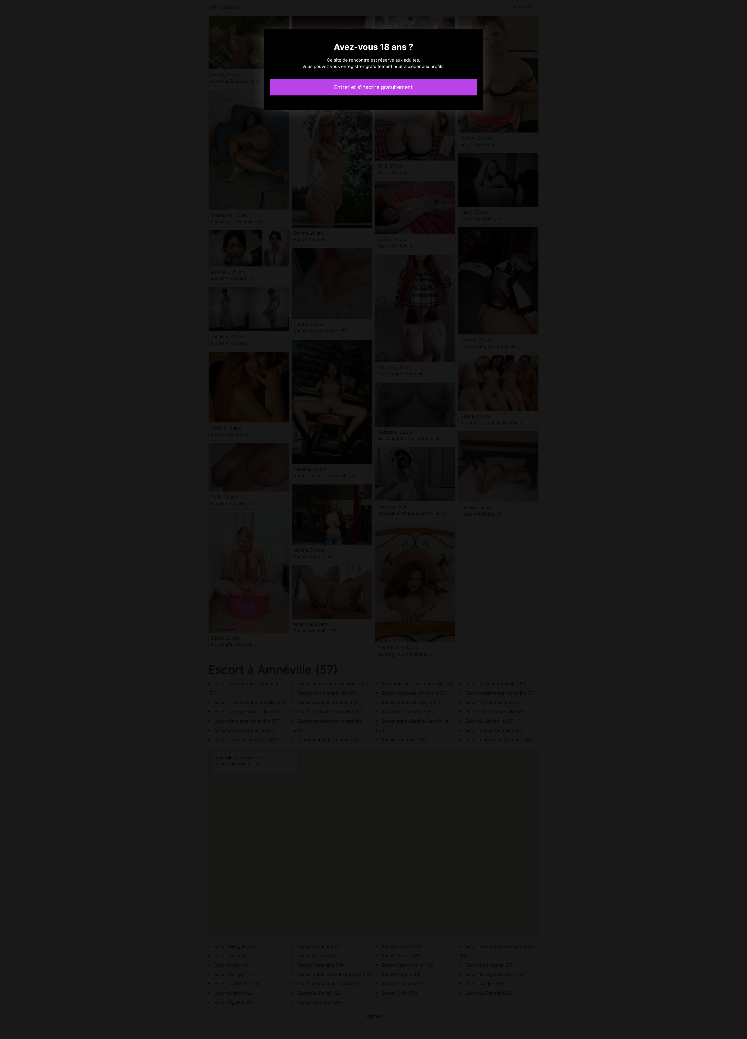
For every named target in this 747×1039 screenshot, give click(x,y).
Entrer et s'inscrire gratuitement (373, 87)
